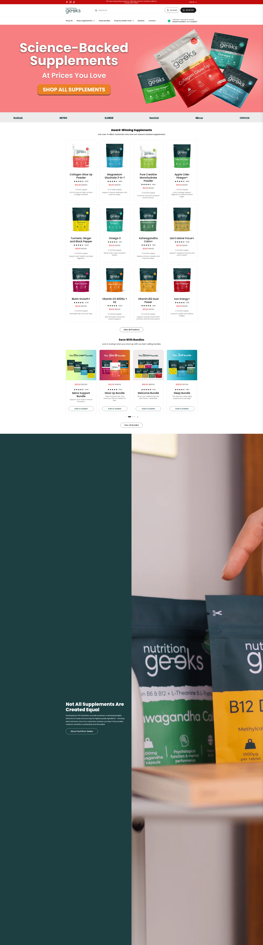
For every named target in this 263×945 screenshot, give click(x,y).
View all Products (131, 329)
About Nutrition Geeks (82, 731)
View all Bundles (131, 425)
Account (173, 10)
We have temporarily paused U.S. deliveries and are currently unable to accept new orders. (131, 2)
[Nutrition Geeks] (73, 10)
